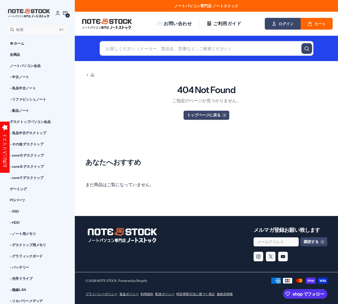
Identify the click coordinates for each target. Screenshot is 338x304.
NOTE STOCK (107, 281)
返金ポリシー (129, 294)
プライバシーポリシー (102, 294)
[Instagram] (258, 256)
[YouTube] (283, 256)
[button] (65, 13)
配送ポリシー (164, 294)
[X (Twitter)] (270, 256)
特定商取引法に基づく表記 (195, 294)
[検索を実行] (306, 48)
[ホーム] (90, 75)
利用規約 (147, 294)
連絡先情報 (225, 294)
